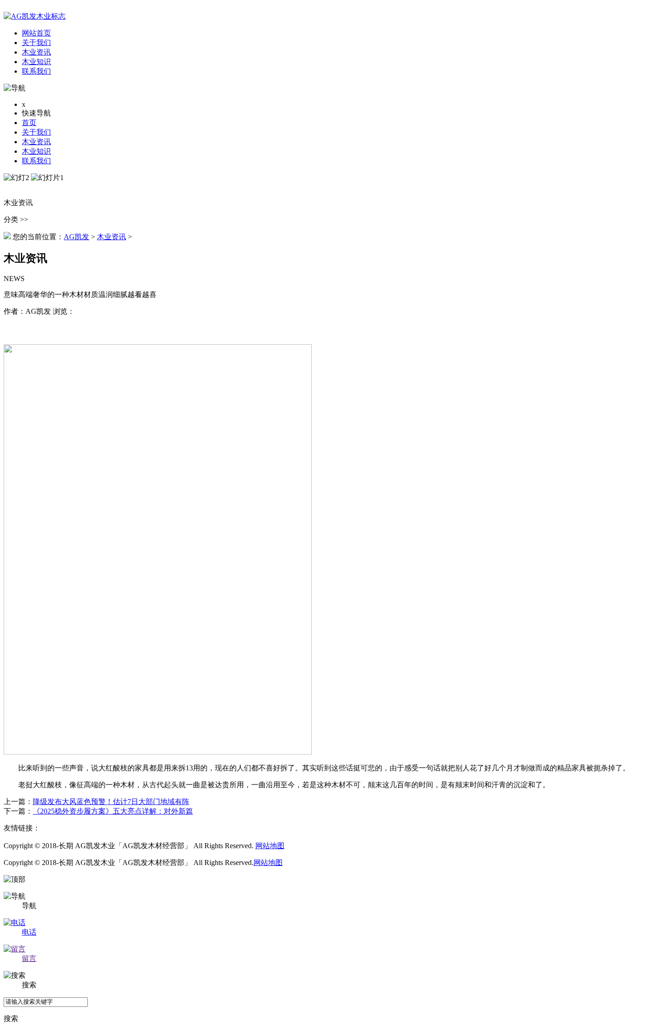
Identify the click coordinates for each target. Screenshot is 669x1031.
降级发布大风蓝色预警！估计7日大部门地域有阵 (111, 801)
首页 (29, 122)
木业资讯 (36, 142)
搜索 (11, 1018)
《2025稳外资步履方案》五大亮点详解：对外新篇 (113, 811)
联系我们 (36, 161)
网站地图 (269, 846)
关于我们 (36, 132)
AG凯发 (76, 237)
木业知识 (36, 151)
